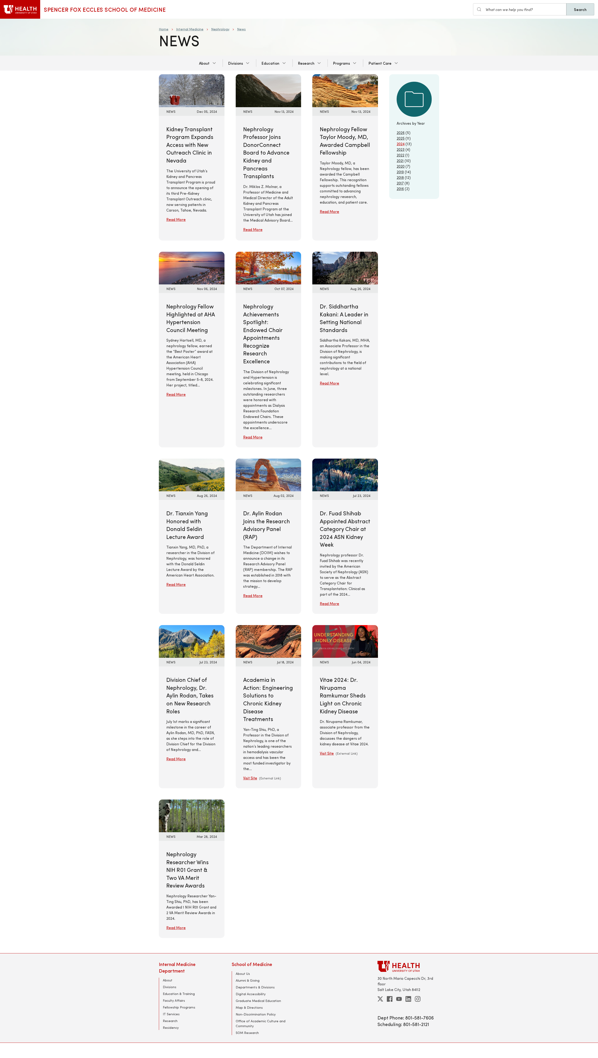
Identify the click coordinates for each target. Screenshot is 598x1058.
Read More (176, 219)
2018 (400, 177)
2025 (401, 138)
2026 (401, 132)
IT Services (171, 1014)
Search (580, 9)
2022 (400, 154)
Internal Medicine (189, 29)
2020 (401, 166)
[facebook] (389, 999)
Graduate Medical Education (258, 1000)
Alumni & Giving (248, 980)
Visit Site (250, 777)
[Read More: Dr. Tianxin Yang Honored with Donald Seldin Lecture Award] (191, 474)
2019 (400, 171)
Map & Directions (249, 1007)
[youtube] (399, 999)
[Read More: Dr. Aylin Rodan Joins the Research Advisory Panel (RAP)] (268, 474)
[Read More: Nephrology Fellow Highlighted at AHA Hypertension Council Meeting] (191, 267)
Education (270, 63)
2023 (401, 149)
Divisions (235, 63)
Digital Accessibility (251, 994)
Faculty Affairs (174, 1000)
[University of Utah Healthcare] (408, 966)
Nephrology (220, 29)
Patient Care (380, 63)
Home (163, 29)
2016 (400, 188)
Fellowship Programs (179, 1007)
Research (306, 63)
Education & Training (179, 993)
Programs (341, 63)
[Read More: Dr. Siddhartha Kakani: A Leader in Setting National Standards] (345, 267)
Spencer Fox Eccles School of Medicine (105, 9)
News (241, 29)
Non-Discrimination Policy (256, 1014)
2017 (400, 182)
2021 (400, 160)
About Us (243, 973)
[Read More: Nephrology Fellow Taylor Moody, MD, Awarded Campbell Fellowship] (345, 90)
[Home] (20, 9)
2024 (401, 143)
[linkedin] (408, 999)
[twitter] (380, 999)
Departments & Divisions (255, 987)
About (204, 63)
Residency (171, 1027)
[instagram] (417, 999)
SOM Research (247, 1032)
